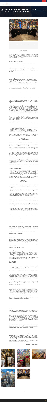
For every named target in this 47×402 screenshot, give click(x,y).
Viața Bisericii (26, 3)
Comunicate (31, 3)
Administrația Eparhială (37, 3)
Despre (17, 3)
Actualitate (21, 3)
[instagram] (45, 400)
